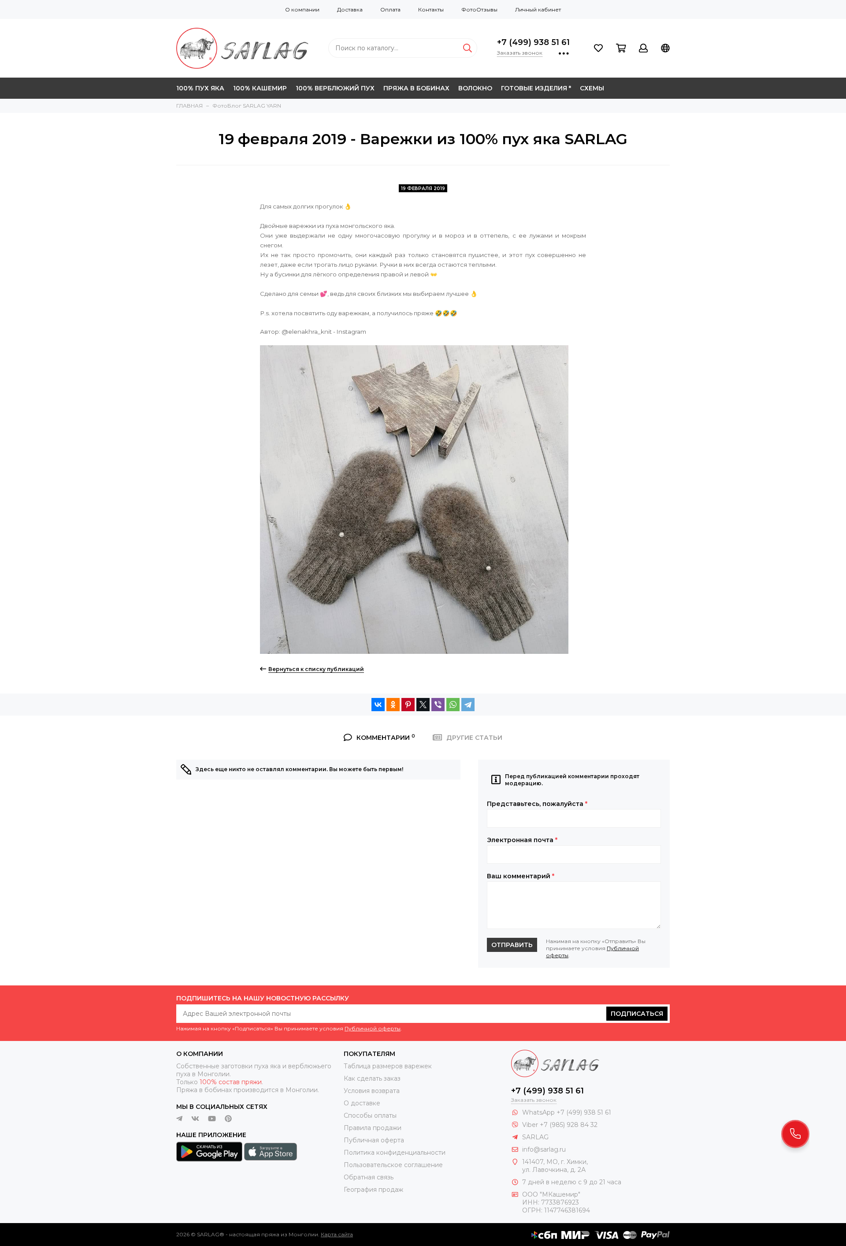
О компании (302, 9)
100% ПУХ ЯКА (200, 88)
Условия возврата (372, 1091)
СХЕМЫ (592, 88)
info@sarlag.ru (544, 1149)
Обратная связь (368, 1177)
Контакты (431, 9)
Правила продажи (372, 1128)
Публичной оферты (373, 1028)
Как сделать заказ (372, 1078)
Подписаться (637, 1014)
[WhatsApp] (453, 704)
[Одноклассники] (393, 704)
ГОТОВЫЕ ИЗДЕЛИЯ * (536, 88)
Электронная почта (522, 839)
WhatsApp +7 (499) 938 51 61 (566, 1112)
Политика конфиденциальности (394, 1152)
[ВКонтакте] (378, 704)
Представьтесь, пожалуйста (537, 803)
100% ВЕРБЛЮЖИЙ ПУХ (335, 88)
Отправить (512, 945)
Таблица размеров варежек (388, 1066)
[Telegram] (468, 704)
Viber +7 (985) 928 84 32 (559, 1125)
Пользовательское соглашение (393, 1165)
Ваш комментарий (520, 876)
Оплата (390, 9)
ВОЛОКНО (475, 88)
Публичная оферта (374, 1140)
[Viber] (438, 704)
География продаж (373, 1190)
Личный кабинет (538, 9)
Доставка (350, 9)
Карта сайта (337, 1234)
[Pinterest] (408, 704)
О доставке (362, 1103)
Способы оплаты (370, 1115)
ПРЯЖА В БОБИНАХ (416, 88)
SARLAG (535, 1137)
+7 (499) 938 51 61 (533, 42)
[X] (423, 704)
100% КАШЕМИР (260, 88)
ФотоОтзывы (479, 9)
